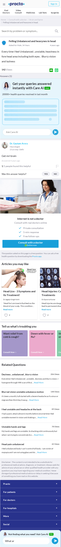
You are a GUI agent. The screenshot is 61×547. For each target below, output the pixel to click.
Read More (38, 382)
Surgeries (55, 12)
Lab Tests (43, 12)
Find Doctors (6, 11)
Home (3, 19)
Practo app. (37, 256)
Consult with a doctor (18, 19)
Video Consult (18, 11)
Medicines (30, 12)
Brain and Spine (36, 19)
